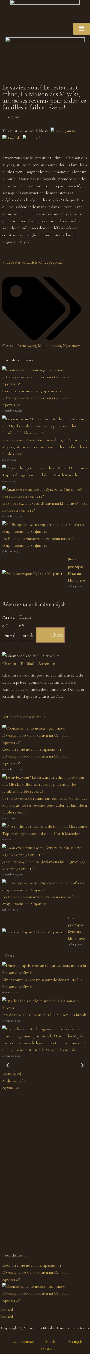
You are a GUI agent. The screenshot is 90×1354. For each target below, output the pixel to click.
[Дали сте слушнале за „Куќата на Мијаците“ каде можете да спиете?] (45, 496)
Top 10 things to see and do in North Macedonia (43, 474)
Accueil (6, 1309)
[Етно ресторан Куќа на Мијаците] (33, 573)
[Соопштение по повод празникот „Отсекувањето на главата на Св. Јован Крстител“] (45, 383)
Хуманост (71, 345)
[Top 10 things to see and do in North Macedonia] (44, 468)
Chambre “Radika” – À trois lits (29, 663)
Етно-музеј (26, 345)
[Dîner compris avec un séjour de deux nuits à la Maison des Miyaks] (45, 972)
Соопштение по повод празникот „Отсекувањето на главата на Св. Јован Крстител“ (36, 397)
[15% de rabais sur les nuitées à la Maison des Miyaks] (45, 1007)
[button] (7, 1065)
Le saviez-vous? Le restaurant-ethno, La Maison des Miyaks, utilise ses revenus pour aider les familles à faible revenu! (44, 446)
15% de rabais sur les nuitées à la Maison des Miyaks (44, 1014)
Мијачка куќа (49, 345)
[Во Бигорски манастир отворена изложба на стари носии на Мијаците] (45, 531)
